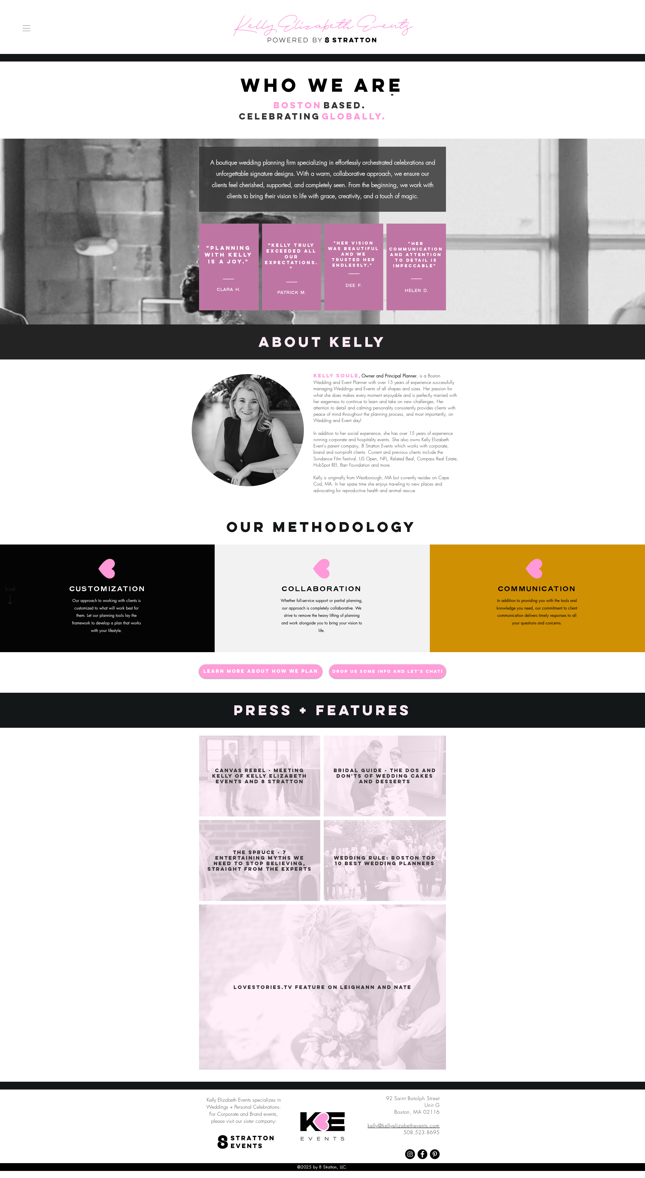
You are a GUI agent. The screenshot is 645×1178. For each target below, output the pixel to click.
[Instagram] (410, 1154)
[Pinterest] (435, 1154)
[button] (26, 28)
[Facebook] (422, 1154)
